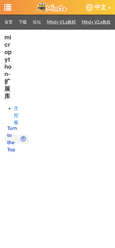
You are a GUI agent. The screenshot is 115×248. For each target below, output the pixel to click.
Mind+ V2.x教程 (96, 22)
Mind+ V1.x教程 (61, 22)
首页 (8, 22)
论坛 (37, 22)
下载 (23, 22)
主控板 (16, 115)
